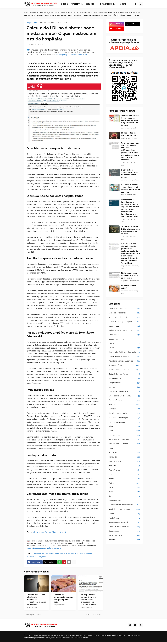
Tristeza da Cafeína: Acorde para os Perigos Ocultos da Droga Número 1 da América (130, 120)
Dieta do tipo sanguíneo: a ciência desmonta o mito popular (130, 173)
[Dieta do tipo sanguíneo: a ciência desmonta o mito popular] (114, 172)
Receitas (124, 487)
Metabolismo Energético (36, 557)
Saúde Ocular (124, 514)
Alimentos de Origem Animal (124, 317)
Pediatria (124, 466)
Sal (124, 496)
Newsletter (124, 457)
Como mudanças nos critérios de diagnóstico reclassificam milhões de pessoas (36, 599)
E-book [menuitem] (64, 4)
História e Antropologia (124, 413)
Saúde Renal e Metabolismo (124, 522)
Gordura (124, 405)
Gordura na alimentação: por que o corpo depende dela (63, 598)
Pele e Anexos (124, 470)
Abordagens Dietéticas (124, 309)
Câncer (124, 343)
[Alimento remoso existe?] (114, 288)
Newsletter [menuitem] (77, 4)
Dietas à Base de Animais (124, 370)
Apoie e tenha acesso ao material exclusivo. (44, 548)
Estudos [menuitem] (90, 4)
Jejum (124, 426)
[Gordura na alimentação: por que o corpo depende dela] (63, 583)
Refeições (124, 492)
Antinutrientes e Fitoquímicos (124, 330)
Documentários (124, 378)
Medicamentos (124, 435)
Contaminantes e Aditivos (124, 356)
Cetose (124, 348)
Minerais (124, 448)
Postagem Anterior (33, 615)
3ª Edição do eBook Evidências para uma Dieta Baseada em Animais (130, 230)
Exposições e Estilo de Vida (124, 396)
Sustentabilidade (124, 535)
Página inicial (32, 23)
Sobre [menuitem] (123, 4)
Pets (124, 474)
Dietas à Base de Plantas (124, 374)
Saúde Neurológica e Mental (124, 509)
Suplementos (124, 531)
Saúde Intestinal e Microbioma (124, 505)
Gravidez (124, 409)
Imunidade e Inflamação (124, 418)
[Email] (69, 562)
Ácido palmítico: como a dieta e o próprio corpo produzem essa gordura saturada (88, 599)
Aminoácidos (124, 326)
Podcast (124, 479)
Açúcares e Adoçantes (124, 313)
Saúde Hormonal (124, 501)
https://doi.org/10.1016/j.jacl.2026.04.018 (49, 532)
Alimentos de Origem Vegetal (124, 322)
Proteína (124, 483)
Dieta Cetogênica (124, 365)
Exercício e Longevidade (124, 391)
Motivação (124, 452)
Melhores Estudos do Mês (124, 439)
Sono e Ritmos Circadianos (124, 527)
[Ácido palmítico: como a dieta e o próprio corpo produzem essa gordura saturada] (90, 583)
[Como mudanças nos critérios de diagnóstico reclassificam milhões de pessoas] (36, 583)
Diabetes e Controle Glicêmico (72, 553)
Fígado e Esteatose (124, 400)
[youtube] (135, 625)
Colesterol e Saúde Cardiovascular (53, 23)
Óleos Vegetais (124, 461)
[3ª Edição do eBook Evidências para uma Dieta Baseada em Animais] (114, 229)
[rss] (141, 625)
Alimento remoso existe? (128, 287)
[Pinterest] (64, 562)
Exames (89, 553)
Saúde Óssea (124, 518)
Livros (124, 431)
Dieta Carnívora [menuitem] (107, 4)
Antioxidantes (124, 335)
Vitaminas (124, 540)
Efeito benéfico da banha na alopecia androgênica (129, 275)
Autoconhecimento (124, 339)
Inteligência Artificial (124, 422)
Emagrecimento (124, 383)
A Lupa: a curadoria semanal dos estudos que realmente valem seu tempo (130, 188)
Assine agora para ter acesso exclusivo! (71, 55)
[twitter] (130, 625)
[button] (136, 4)
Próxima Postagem (93, 615)
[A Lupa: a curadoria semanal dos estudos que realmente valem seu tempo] (114, 187)
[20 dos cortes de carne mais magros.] (114, 135)
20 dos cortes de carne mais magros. (129, 134)
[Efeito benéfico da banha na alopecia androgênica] (114, 275)
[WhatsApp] (59, 562)
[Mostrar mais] (74, 562)
